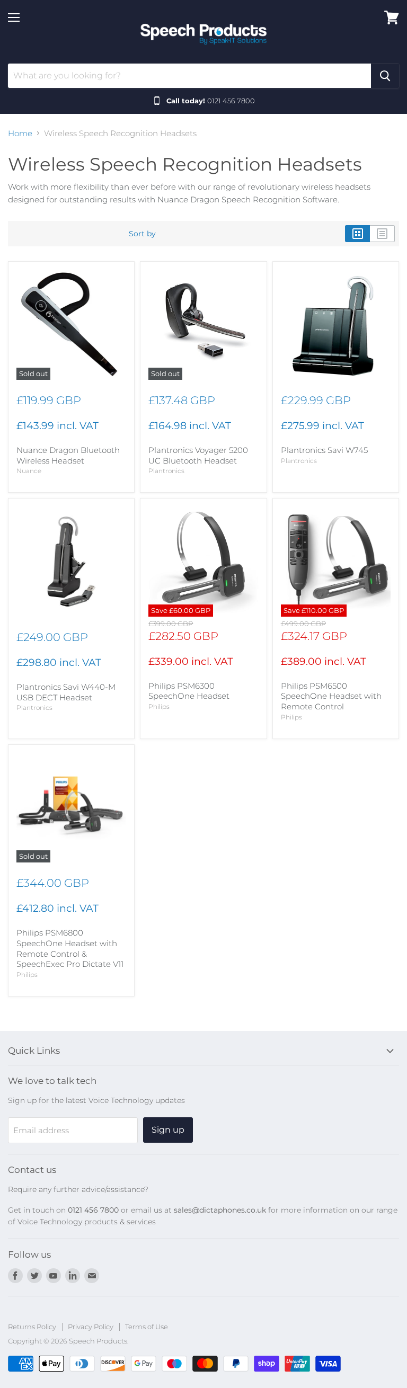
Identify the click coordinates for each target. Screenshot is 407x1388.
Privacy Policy (90, 1326)
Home (20, 133)
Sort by (142, 233)
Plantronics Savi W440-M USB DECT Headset (66, 692)
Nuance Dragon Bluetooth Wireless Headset (68, 455)
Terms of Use (146, 1326)
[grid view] (357, 233)
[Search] (385, 76)
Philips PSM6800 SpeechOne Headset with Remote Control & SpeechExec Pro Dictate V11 (69, 948)
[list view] (382, 233)
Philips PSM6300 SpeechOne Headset (188, 691)
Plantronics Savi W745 (324, 450)
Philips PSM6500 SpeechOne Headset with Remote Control (331, 696)
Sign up (168, 1130)
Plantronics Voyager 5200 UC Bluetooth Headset (198, 455)
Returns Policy (32, 1326)
